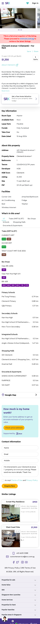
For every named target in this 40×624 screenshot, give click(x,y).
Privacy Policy (32, 480)
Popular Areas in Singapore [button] (11, 615)
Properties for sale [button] (8, 580)
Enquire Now (9, 486)
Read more (5, 91)
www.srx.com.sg (27, 39)
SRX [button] (3, 590)
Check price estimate (14, 428)
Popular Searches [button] (8, 610)
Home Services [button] (7, 600)
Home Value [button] (6, 585)
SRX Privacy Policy (12, 568)
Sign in (35, 3)
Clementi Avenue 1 (24, 156)
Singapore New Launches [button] (11, 595)
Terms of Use (16, 480)
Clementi (20, 173)
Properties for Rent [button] (9, 605)
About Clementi (8, 65)
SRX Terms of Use (28, 568)
